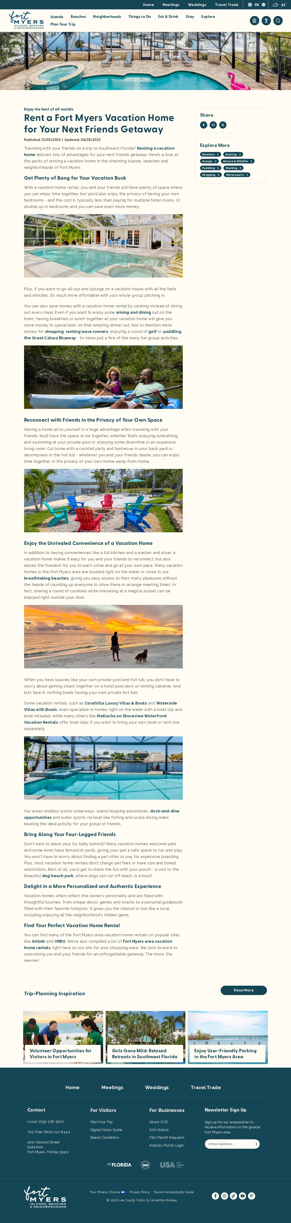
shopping (54, 331)
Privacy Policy (140, 1192)
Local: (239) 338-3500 (45, 1122)
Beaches (78, 16)
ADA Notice (159, 1130)
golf (152, 331)
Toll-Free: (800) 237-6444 (48, 1132)
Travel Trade (226, 5)
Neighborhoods (107, 16)
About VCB (158, 1122)
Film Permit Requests (166, 1138)
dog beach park (57, 876)
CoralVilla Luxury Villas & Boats (116, 703)
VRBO (60, 941)
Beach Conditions (104, 1138)
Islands (56, 17)
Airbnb (38, 941)
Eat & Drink (168, 16)
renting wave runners (87, 331)
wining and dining (134, 312)
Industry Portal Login (166, 1145)
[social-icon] (254, 20)
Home (148, 5)
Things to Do (139, 16)
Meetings (171, 5)
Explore (208, 16)
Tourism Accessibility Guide (173, 1192)
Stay (190, 16)
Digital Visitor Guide (106, 1130)
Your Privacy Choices (105, 1192)
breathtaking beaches (46, 578)
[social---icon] (203, 125)
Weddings (197, 5)
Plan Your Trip (63, 24)
